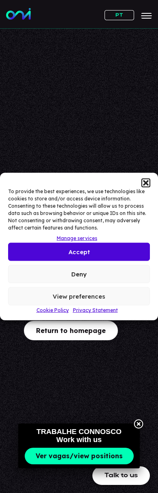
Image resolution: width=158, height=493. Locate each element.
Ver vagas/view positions (79, 456)
